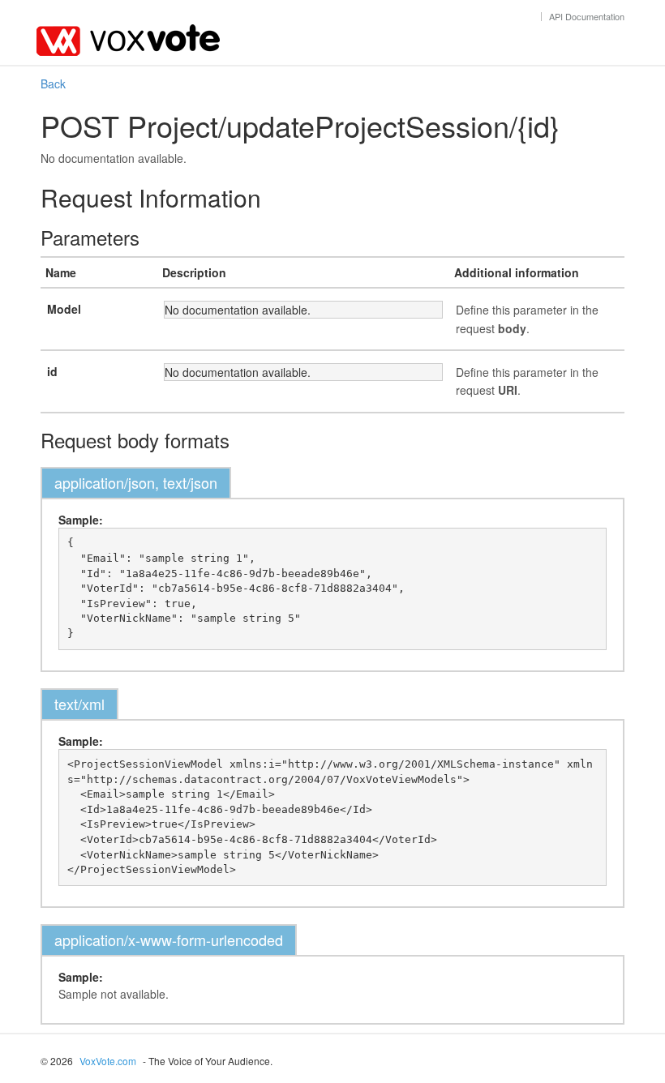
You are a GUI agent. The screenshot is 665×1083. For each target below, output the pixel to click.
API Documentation (586, 16)
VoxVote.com (107, 1061)
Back (53, 83)
